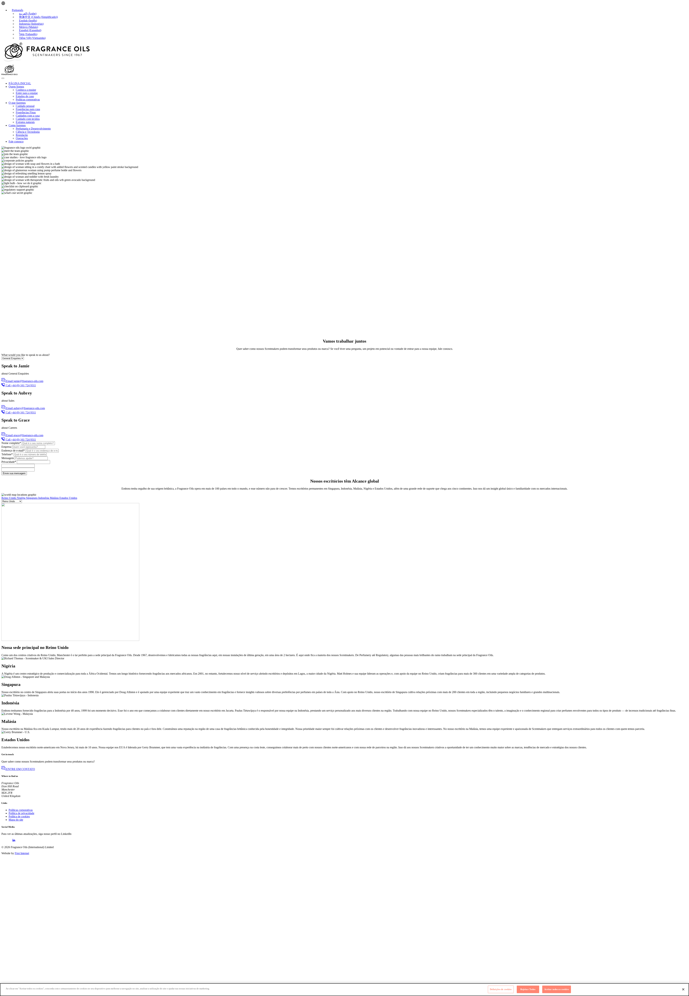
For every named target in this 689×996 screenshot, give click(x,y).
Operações (22, 138)
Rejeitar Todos (528, 989)
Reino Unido (9, 497)
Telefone (7, 454)
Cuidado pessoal (25, 105)
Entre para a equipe (27, 93)
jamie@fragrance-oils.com (28, 381)
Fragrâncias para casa (28, 109)
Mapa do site (16, 819)
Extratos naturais (25, 122)
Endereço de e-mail (13, 450)
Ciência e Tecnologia (28, 131)
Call (8, 385)
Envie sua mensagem (14, 473)
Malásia (54, 497)
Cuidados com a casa (28, 115)
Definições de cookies (501, 989)
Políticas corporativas (28, 99)
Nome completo (11, 443)
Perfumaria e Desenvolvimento (33, 128)
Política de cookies (19, 816)
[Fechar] (683, 989)
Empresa (6, 446)
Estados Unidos (68, 497)
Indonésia (44, 497)
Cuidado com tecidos (28, 118)
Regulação (22, 135)
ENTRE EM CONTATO (20, 769)
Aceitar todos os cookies (556, 989)
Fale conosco (16, 141)
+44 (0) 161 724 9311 (23, 385)
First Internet (22, 853)
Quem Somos (16, 86)
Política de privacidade (21, 813)
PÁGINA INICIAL (20, 83)
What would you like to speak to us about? (25, 354)
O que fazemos (17, 102)
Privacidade (8, 461)
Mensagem (7, 458)
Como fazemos (17, 125)
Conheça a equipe (26, 89)
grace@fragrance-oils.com (28, 435)
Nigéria (21, 497)
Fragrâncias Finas (26, 112)
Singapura (32, 497)
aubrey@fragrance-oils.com (29, 408)
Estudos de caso (25, 96)
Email (9, 381)
